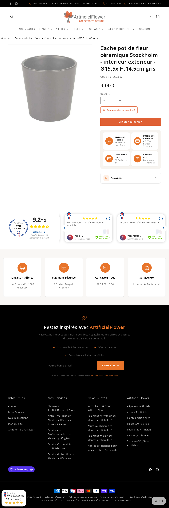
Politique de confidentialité (113, 497)
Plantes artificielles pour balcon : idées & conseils (102, 447)
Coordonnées (72, 500)
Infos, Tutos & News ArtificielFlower (99, 408)
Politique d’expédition (52, 500)
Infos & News (16, 412)
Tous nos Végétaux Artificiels (138, 443)
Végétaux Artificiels (138, 406)
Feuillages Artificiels (139, 429)
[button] (12, 16)
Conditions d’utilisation (141, 497)
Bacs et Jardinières (138, 435)
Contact (12, 406)
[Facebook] (10, 3)
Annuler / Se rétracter (21, 429)
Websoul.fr (60, 497)
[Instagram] (16, 3)
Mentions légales (123, 500)
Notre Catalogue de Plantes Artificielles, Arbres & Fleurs (60, 420)
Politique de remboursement (83, 497)
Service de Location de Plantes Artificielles (61, 456)
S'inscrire (109, 365)
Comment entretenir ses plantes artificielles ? (102, 418)
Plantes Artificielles (138, 417)
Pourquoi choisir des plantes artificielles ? (100, 428)
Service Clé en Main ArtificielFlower (59, 446)
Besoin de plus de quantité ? (121, 110)
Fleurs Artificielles (138, 423)
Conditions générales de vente (97, 500)
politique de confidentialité (104, 375)
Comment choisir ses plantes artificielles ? (100, 438)
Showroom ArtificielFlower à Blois (61, 408)
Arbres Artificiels (137, 412)
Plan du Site (15, 423)
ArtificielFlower (138, 398)
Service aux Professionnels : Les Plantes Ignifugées (60, 434)
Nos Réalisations (18, 417)
